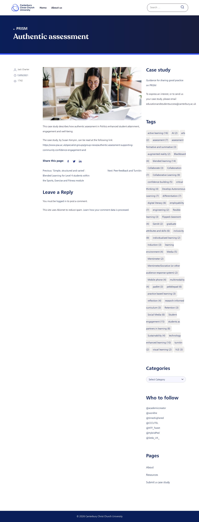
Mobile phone (157, 279)
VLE (179, 349)
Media (172, 251)
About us (56, 7)
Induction (154, 244)
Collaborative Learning (166, 174)
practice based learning (162, 293)
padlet (158, 286)
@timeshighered (155, 417)
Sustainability (156, 335)
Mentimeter (156, 258)
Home (43, 7)
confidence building (160, 181)
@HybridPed (153, 432)
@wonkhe (151, 413)
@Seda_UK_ (152, 437)
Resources (152, 475)
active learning (158, 133)
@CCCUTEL (152, 422)
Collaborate (155, 167)
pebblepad (174, 286)
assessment (160, 140)
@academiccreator (156, 408)
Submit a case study (158, 482)
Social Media (156, 314)
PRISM (22, 28)
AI (175, 133)
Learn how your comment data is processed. (106, 209)
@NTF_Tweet (153, 427)
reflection (154, 300)
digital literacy (157, 202)
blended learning (164, 161)
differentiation (172, 195)
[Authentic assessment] (68, 160)
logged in (61, 201)
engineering (161, 209)
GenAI (158, 223)
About (150, 467)
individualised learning (166, 237)
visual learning (162, 349)
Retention (171, 307)
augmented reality (159, 154)
